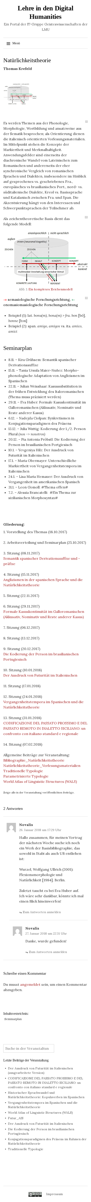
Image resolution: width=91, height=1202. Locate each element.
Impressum (54, 1194)
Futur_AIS (15, 1118)
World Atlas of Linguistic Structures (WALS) (40, 781)
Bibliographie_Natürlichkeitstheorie (33, 760)
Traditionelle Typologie (23, 771)
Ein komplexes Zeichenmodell (50, 289)
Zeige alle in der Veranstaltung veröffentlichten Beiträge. (38, 792)
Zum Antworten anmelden (42, 912)
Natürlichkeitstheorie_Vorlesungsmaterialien (41, 765)
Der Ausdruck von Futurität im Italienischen (40, 675)
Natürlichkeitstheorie (27, 60)
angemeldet (30, 984)
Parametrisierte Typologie (25, 776)
